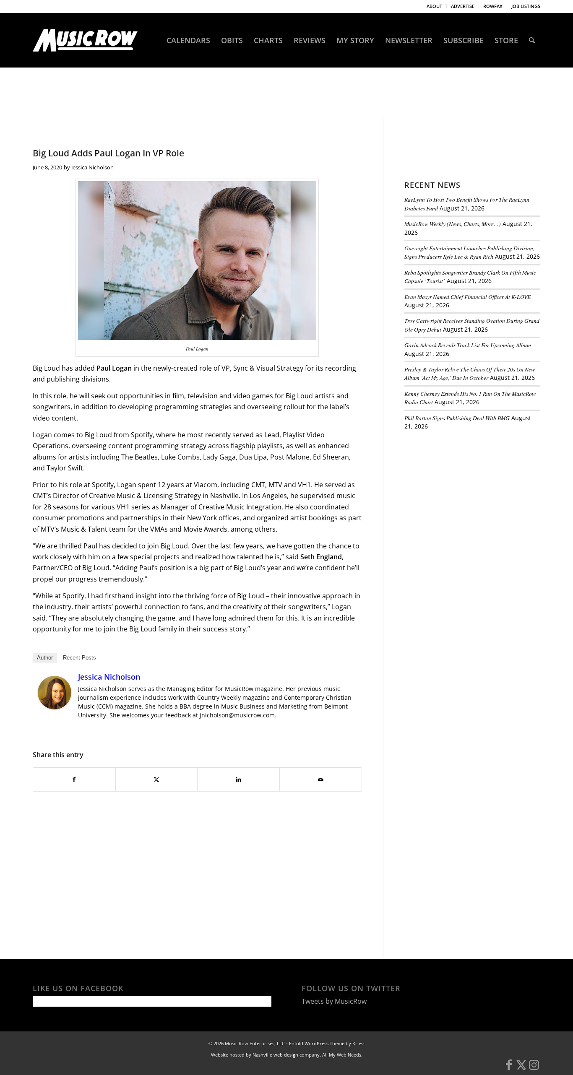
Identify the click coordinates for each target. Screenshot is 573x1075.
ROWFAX (493, 6)
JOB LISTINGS (525, 6)
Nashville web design (275, 1055)
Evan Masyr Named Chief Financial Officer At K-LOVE (467, 297)
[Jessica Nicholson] (54, 706)
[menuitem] (434, 6)
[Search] (532, 40)
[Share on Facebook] (74, 779)
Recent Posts (79, 657)
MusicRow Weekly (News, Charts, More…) (452, 224)
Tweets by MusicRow (334, 1001)
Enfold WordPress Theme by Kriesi (327, 1043)
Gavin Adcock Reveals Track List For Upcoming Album (467, 345)
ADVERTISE (462, 6)
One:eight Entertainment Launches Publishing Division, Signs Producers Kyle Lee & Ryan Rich (469, 252)
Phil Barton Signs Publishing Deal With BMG (457, 418)
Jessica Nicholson (92, 167)
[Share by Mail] (321, 779)
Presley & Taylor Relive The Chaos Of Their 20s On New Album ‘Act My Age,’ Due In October (469, 373)
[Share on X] (157, 779)
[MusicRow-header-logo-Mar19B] (85, 40)
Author (45, 657)
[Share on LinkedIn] (238, 779)
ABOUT (434, 6)
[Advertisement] (467, 494)
